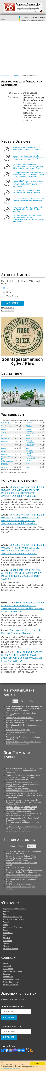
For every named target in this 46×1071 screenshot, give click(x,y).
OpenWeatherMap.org (15, 469)
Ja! (7, 288)
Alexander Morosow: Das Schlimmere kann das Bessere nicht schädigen (23, 743)
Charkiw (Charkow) (29, 454)
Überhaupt (31, 846)
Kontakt (6, 911)
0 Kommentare (15, 97)
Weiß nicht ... (12, 296)
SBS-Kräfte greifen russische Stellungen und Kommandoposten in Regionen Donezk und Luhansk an (24, 770)
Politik (5, 963)
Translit (6, 922)
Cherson (4, 454)
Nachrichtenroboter (11, 982)
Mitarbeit (6, 938)
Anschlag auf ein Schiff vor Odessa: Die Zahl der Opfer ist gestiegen (24, 721)
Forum (24, 472)
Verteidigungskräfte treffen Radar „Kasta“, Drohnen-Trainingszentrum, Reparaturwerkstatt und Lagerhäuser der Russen (22, 821)
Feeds (5, 930)
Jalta (27, 467)
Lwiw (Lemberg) (6, 426)
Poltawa (3, 448)
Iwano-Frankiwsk (29, 425)
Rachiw (3, 429)
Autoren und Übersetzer (13, 927)
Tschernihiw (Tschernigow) (30, 441)
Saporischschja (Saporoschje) (31, 457)
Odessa (3, 451)
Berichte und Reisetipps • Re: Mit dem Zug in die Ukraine (21, 632)
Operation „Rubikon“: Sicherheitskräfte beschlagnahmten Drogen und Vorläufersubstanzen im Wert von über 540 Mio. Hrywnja (28, 218)
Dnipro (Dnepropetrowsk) (7, 460)
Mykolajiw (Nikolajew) (29, 451)
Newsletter (7, 941)
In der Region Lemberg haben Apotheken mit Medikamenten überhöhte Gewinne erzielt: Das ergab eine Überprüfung (24, 708)
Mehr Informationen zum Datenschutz (19, 1067)
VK (23, 1050)
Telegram (19, 1050)
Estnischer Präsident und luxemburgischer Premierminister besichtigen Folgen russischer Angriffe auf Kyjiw (23, 777)
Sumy (28, 448)
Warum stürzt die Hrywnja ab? (18, 730)
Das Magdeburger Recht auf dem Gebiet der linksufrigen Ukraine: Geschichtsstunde (24, 871)
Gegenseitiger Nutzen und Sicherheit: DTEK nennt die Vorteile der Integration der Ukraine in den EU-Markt (29, 158)
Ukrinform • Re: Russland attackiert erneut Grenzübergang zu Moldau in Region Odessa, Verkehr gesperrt (21, 574)
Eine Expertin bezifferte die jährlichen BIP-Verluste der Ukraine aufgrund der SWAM (28, 200)
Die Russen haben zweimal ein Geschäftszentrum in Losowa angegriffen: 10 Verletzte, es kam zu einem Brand (28, 166)
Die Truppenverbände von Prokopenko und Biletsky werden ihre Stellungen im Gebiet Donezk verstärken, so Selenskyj (28, 174)
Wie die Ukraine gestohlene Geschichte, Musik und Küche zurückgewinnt (33, 96)
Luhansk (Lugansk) (4, 463)
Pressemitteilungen (11, 979)
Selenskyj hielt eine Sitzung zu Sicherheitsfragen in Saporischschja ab (27, 148)
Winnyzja (29, 438)
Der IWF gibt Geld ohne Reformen (19, 718)
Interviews (7, 974)
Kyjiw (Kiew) (5, 423)
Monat (15, 701)
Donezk (28, 460)
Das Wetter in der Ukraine (13, 919)
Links (5, 935)
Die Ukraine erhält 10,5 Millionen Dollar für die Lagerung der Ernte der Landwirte (28, 191)
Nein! (8, 292)
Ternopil (3, 432)
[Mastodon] (15, 1050)
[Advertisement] (23, 45)
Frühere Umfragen (7, 311)
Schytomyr (4, 441)
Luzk (2, 435)
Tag (31, 701)
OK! (37, 1063)
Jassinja (28, 429)
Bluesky (3, 1050)
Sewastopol (4, 467)
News (11, 1050)
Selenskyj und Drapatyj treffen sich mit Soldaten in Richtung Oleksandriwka (21, 808)
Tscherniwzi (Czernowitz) (30, 432)
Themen (16, 76)
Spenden (6, 943)
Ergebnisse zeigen (7, 308)
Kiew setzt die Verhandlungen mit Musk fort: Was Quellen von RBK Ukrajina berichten (27, 209)
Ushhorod (29, 423)
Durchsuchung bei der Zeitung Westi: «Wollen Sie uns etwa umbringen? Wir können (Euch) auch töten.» (21, 858)
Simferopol (29, 464)
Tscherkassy (5, 445)
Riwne (28, 435)
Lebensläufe (8, 977)
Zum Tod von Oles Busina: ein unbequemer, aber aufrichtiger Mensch (23, 852)
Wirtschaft (7, 966)
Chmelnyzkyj (5, 438)
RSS (31, 1050)
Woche (24, 701)
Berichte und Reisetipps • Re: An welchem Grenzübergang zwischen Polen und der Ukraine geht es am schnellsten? (22, 607)
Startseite (5, 76)
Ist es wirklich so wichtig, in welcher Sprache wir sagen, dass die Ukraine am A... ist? (23, 876)
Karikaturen (8, 933)
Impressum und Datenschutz (14, 909)
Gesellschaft (8, 969)
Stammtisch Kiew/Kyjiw (12, 917)
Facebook (7, 1050)
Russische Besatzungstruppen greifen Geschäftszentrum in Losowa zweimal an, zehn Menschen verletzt (22, 784)
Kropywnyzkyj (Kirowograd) (30, 444)
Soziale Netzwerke (10, 985)
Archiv (5, 925)
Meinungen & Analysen (12, 971)
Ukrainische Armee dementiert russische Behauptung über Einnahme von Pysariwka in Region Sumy (23, 802)
